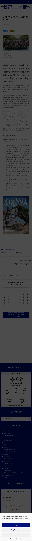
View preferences (16, 535)
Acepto (16, 525)
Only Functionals (16, 530)
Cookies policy (11, 538)
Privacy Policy (19, 538)
